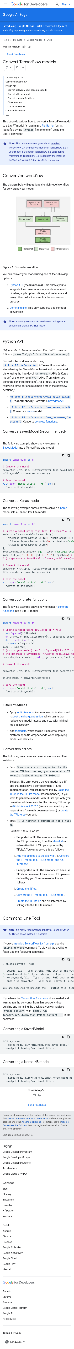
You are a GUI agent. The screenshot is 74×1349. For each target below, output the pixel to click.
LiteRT (50, 40)
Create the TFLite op (29, 901)
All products (9, 1318)
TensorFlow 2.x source (34, 998)
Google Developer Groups (16, 1157)
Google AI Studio (12, 1247)
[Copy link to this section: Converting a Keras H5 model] (53, 1062)
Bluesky (7, 1194)
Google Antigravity (13, 1253)
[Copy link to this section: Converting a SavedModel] (48, 1029)
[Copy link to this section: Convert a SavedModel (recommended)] (6, 437)
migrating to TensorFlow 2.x (24, 155)
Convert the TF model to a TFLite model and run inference (43, 860)
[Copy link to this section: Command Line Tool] (44, 918)
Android (7, 1231)
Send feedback (16, 54)
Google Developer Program (17, 1151)
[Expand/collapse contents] (22, 78)
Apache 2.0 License (31, 1122)
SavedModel (56, 401)
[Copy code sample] (68, 455)
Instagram (8, 1199)
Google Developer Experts (17, 1162)
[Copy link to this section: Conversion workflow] (46, 176)
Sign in (66, 4)
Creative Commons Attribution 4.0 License (27, 1118)
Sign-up (13, 30)
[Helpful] (24, 46)
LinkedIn (7, 1205)
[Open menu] (5, 4)
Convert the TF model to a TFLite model (40, 894)
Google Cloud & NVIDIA (15, 1173)
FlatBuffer (48, 125)
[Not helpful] (29, 46)
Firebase (7, 1242)
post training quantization (28, 716)
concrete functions (46, 421)
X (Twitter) (8, 1210)
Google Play (9, 1264)
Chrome (7, 1236)
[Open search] (57, 4)
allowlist (58, 841)
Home (6, 40)
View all (7, 1269)
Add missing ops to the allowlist (36, 855)
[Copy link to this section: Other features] (30, 705)
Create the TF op (26, 888)
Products (17, 40)
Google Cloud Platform (15, 1307)
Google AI (8, 1313)
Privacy (17, 1333)
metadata (20, 731)
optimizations (25, 712)
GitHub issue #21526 (25, 806)
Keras (30, 411)
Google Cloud (10, 1258)
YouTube (8, 1216)
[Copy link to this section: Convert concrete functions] (51, 600)
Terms (6, 1333)
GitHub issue (38, 325)
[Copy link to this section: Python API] (27, 342)
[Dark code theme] (63, 455)
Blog (5, 1188)
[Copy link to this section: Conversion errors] (35, 749)
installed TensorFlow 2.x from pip (34, 943)
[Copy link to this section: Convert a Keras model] (43, 501)
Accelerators (10, 1168)
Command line (18, 307)
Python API (16, 285)
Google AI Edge (15, 15)
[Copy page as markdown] (18, 68)
